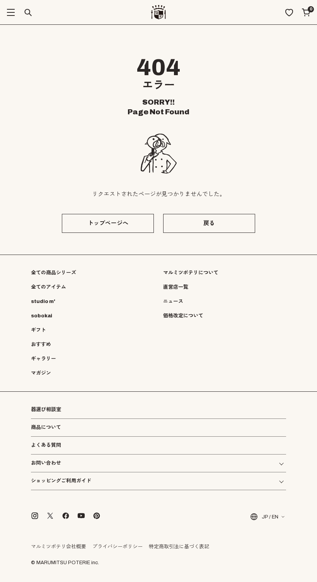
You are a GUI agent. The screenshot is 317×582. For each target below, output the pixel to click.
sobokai (41, 316)
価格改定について (183, 316)
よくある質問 (46, 445)
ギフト (38, 330)
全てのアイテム (48, 287)
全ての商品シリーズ (53, 273)
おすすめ (41, 344)
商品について (46, 427)
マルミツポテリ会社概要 (58, 546)
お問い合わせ (46, 463)
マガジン (41, 373)
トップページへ (108, 223)
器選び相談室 (46, 409)
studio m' (43, 301)
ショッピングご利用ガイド (61, 481)
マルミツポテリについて (190, 273)
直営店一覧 (175, 287)
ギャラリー (43, 359)
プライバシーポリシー (117, 546)
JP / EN (270, 517)
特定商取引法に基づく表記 (179, 546)
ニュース (173, 301)
